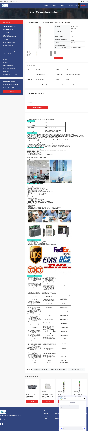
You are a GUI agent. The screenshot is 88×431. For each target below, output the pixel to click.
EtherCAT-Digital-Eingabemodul (76, 369)
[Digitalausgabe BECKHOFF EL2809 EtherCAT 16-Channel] (39, 37)
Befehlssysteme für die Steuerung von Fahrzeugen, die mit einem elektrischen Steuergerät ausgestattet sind (31, 396)
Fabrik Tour (46, 415)
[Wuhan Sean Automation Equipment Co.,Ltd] (5, 5)
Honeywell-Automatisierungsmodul (10, 51)
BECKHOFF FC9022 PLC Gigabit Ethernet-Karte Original (47, 396)
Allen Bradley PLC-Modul (8, 29)
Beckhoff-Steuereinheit (34, 15)
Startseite (25, 15)
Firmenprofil (46, 413)
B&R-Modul (5, 59)
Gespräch (12, 91)
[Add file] (61, 428)
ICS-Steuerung (6, 71)
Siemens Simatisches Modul (9, 42)
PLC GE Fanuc (6, 39)
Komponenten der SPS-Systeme (10, 74)
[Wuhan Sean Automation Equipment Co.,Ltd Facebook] (81, 1)
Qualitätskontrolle (47, 416)
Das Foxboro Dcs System (8, 53)
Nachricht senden (37, 107)
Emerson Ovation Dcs (7, 48)
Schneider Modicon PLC (8, 45)
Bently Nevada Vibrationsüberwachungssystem (10, 36)
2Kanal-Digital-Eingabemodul (40, 369)
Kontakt (45, 418)
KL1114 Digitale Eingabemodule (58, 369)
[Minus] (84, 398)
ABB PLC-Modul (6, 32)
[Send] (84, 428)
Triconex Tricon (6, 56)
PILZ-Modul (5, 62)
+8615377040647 (14, 84)
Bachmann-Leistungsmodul (9, 68)
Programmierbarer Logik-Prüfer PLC (10, 26)
